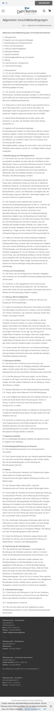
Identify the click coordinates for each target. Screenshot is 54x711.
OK (45, 709)
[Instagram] (6, 3)
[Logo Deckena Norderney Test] (27, 11)
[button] (3, 10)
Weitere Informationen (33, 709)
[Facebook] (3, 3)
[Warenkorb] (49, 11)
